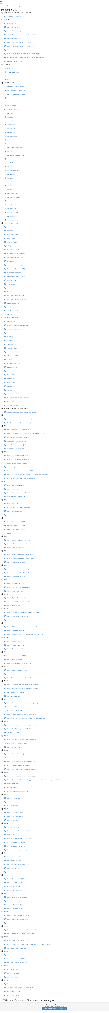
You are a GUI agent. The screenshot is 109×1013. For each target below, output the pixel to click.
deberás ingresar (59, 1006)
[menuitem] (1, 3)
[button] (1, 1)
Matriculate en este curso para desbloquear (54, 1008)
